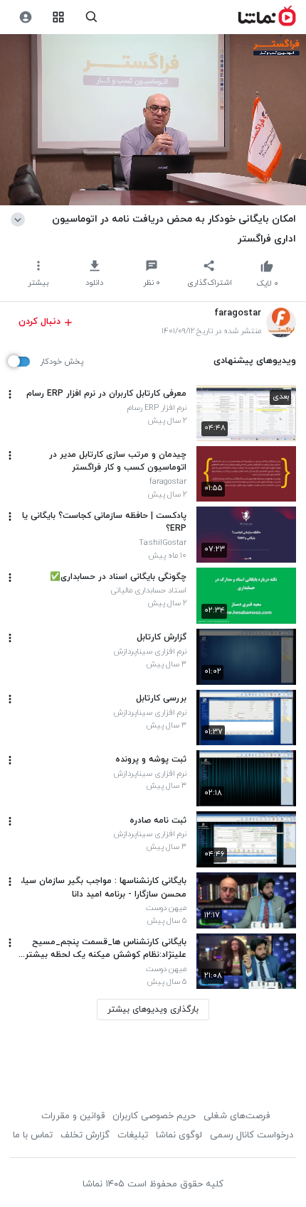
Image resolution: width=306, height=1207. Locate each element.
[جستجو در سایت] (91, 17)
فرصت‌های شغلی (237, 1116)
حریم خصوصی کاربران (154, 1116)
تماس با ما (33, 1135)
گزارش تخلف (85, 1135)
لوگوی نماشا (179, 1135)
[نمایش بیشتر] (20, 219)
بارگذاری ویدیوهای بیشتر (153, 1009)
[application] (153, 120)
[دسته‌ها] (58, 17)
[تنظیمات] (25, 17)
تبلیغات (132, 1135)
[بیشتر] (10, 394)
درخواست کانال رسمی (251, 1135)
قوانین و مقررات (73, 1116)
